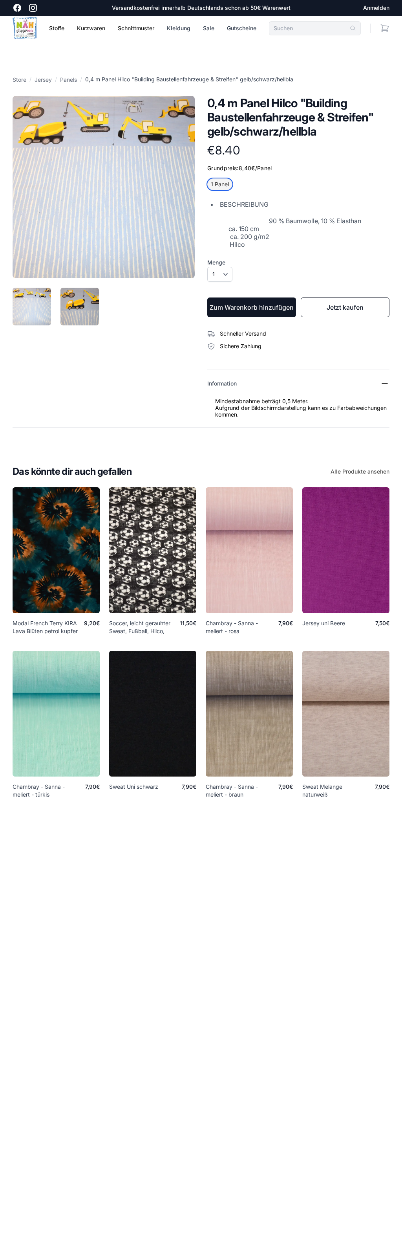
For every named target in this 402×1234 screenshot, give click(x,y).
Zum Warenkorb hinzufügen (252, 307)
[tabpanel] (104, 187)
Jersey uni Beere (323, 623)
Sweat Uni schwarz (133, 786)
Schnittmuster (136, 28)
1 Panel (220, 184)
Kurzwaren (91, 28)
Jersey (43, 79)
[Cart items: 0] (384, 28)
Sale (208, 28)
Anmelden (376, 7)
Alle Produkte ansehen (360, 471)
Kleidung (178, 28)
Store (19, 79)
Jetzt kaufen (345, 307)
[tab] (32, 306)
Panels (68, 79)
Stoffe (56, 28)
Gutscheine (241, 28)
